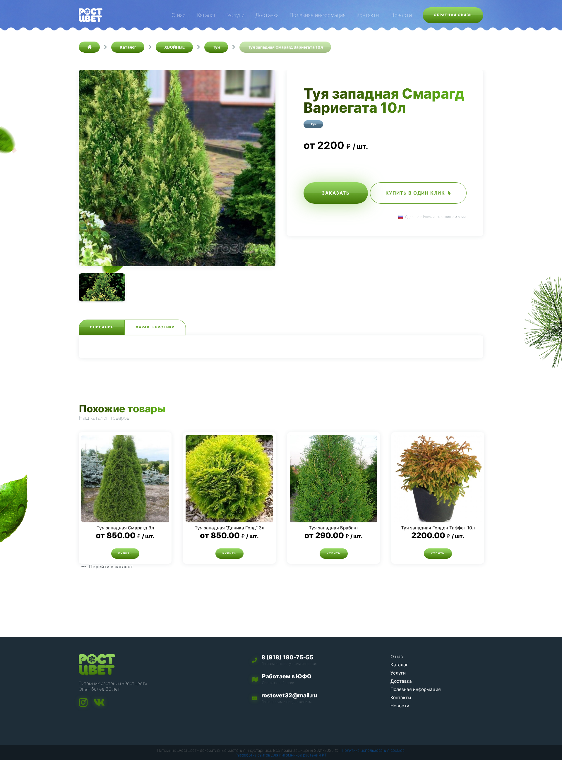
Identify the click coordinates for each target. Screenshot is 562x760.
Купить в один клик (415, 193)
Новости (401, 15)
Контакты (368, 15)
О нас (179, 15)
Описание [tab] (101, 327)
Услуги (235, 15)
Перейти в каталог (111, 566)
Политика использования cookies (373, 750)
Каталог (206, 15)
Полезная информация (318, 15)
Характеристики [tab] (155, 327)
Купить (125, 553)
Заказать (335, 193)
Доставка (267, 15)
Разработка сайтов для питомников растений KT (281, 755)
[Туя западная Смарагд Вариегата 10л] (177, 168)
